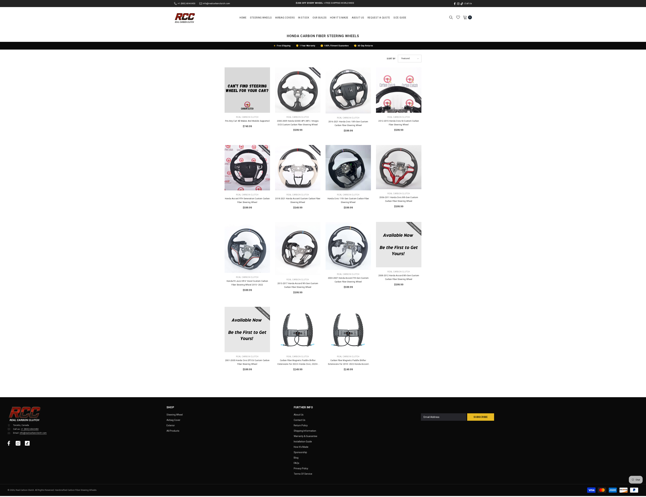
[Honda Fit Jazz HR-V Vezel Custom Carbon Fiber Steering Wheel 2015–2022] (247, 247)
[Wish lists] (458, 17)
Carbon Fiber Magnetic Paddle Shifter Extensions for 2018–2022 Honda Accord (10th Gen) (348, 362)
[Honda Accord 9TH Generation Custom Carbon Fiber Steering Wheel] (247, 167)
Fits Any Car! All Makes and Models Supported (247, 121)
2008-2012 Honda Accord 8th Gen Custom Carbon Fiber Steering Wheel (398, 277)
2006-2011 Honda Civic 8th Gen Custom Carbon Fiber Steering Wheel (398, 199)
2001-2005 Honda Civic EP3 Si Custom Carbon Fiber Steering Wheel (247, 362)
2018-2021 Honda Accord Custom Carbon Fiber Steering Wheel (297, 200)
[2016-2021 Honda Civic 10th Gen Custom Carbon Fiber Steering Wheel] (348, 90)
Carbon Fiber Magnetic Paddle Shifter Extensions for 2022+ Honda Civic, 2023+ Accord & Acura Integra (298, 362)
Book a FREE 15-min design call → (333, 3)
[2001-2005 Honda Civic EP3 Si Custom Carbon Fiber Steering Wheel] (247, 329)
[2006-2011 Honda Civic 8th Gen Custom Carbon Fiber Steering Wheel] (398, 167)
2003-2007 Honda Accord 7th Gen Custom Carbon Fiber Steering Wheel (348, 280)
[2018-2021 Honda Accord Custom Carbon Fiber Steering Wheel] (297, 167)
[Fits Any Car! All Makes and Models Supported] (247, 90)
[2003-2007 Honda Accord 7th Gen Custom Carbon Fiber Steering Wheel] (348, 246)
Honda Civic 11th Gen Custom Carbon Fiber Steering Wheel (348, 200)
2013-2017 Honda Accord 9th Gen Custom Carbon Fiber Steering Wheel (297, 285)
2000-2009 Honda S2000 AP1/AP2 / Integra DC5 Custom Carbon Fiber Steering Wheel (297, 123)
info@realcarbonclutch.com (216, 3)
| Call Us (468, 3)
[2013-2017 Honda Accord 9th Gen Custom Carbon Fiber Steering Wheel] (297, 248)
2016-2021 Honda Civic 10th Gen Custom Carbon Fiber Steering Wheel (348, 123)
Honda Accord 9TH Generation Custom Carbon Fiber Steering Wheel (247, 200)
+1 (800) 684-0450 (186, 3)
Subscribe (481, 417)
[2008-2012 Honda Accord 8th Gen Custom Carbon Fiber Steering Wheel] (398, 244)
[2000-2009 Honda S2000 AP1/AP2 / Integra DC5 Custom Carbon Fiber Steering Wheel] (297, 90)
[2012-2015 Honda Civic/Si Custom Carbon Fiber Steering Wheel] (398, 90)
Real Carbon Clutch (247, 117)
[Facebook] (8, 443)
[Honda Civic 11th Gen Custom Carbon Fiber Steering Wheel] (348, 167)
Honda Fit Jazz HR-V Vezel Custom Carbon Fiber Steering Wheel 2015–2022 (247, 283)
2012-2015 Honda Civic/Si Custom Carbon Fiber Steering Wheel (398, 123)
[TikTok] (27, 443)
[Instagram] (18, 443)
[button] (409, 58)
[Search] (451, 17)
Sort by (391, 58)
